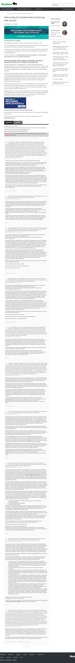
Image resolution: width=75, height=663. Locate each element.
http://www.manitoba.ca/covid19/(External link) (15, 318)
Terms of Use (40, 654)
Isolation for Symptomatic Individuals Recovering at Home (24, 185)
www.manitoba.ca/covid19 (16, 447)
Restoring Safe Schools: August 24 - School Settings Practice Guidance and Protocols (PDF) (61, 48)
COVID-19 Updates (58, 79)
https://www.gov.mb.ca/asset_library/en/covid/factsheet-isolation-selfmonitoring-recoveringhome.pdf (23, 186)
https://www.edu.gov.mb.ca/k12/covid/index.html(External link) (19, 316)
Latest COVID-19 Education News (31, 169)
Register (70, 9)
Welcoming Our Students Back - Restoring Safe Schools (61, 82)
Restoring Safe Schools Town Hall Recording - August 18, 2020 (60, 53)
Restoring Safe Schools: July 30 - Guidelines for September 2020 (61, 75)
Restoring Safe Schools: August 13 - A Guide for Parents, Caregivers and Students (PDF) (61, 58)
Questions (9, 122)
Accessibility (3, 654)
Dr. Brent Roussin (55, 30)
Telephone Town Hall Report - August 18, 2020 (60, 42)
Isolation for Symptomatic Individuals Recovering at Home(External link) (25, 286)
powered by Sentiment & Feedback (8, 660)
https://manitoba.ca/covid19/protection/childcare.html (29, 638)
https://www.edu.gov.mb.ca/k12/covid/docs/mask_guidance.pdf (19, 437)
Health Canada (19, 441)
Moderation (32, 654)
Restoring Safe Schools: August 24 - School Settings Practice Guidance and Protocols (61, 64)
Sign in (65, 9)
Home (8, 13)
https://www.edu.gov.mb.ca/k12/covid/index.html (15, 131)
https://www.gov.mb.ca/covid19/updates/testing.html (17, 173)
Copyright (18, 654)
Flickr (21, 657)
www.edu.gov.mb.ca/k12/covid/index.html (14, 598)
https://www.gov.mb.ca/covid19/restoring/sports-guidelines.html (31, 551)
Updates (18, 122)
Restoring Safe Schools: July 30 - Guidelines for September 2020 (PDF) (61, 70)
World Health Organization (30, 441)
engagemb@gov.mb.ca (9, 118)
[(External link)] (26, 102)
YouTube (15, 657)
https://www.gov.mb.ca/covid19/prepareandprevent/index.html (28, 439)
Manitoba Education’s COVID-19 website (26, 55)
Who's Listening (55, 19)
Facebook (8, 657)
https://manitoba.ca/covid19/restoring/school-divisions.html (19, 212)
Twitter (1, 657)
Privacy (25, 654)
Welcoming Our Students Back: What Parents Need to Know (18, 110)
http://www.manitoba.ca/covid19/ (12, 268)
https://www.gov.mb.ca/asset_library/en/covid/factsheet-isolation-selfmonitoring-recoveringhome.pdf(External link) (23, 288)
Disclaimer (10, 654)
